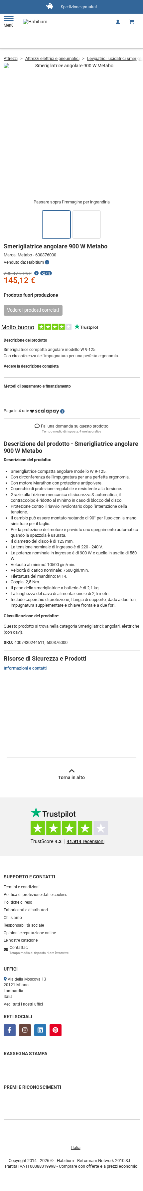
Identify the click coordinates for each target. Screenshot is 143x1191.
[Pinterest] (56, 1030)
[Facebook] (10, 1030)
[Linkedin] (40, 1030)
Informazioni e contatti (25, 668)
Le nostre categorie (21, 940)
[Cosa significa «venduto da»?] (47, 262)
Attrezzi (11, 58)
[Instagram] (25, 1030)
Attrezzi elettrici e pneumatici (52, 58)
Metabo (25, 254)
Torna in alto (71, 777)
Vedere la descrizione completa (31, 366)
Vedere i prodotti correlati (33, 310)
